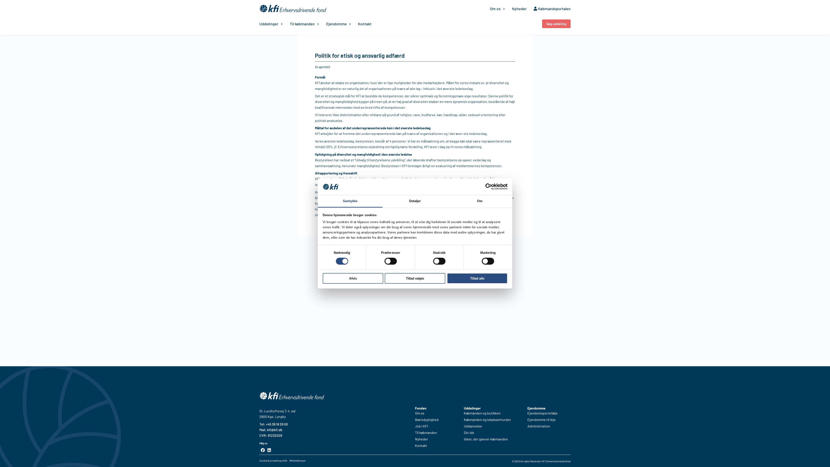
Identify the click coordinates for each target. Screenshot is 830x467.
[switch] (391, 261)
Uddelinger (268, 23)
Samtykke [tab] (350, 201)
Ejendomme (336, 23)
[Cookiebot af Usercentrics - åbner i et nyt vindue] (489, 186)
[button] (556, 23)
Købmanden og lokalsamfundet (487, 419)
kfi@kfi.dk (274, 430)
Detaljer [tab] (415, 201)
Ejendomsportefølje (542, 413)
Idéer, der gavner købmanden (486, 439)
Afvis (353, 278)
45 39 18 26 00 (278, 424)
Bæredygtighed (427, 419)
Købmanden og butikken (482, 413)
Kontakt (365, 23)
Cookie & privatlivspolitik (273, 460)
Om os (495, 8)
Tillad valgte (415, 278)
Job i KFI (421, 426)
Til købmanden (302, 23)
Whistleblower (297, 460)
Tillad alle (477, 278)
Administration (538, 426)
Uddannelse (473, 426)
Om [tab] (479, 201)
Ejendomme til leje (541, 419)
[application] (503, 8)
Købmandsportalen (554, 8)
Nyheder (519, 8)
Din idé (469, 432)
